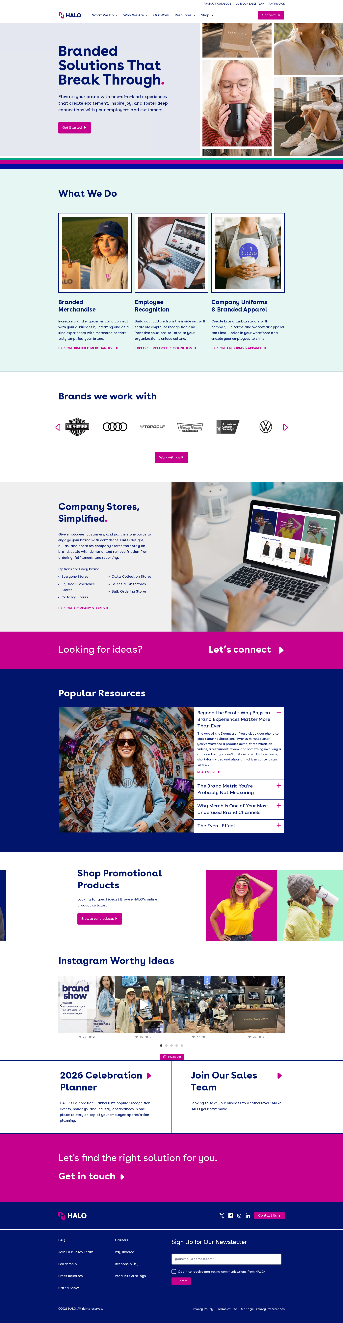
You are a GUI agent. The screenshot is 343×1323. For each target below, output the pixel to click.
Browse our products (97, 919)
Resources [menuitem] (183, 15)
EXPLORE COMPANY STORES (81, 608)
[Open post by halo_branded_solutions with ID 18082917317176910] (200, 1004)
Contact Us (271, 15)
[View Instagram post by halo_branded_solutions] (111, 1028)
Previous (57, 427)
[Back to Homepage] (72, 1216)
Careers (121, 1240)
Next (285, 427)
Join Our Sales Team (250, 4)
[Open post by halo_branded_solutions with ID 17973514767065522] (143, 1004)
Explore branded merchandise (86, 348)
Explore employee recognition (164, 348)
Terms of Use (227, 1309)
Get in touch (87, 1177)
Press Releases (70, 1276)
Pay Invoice (277, 4)
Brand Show (68, 1288)
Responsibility (127, 1264)
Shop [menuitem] (205, 15)
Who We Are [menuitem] (133, 15)
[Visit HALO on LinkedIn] (250, 1215)
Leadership (67, 1264)
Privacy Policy (202, 1309)
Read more (206, 772)
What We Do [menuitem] (103, 15)
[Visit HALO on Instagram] (241, 1215)
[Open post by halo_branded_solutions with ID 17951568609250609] (86, 1004)
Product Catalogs (217, 4)
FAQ (61, 1240)
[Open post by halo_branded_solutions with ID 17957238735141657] (256, 1004)
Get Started (72, 127)
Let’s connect (239, 650)
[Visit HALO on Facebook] (232, 1215)
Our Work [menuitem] (161, 15)
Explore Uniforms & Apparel (237, 348)
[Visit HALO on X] (223, 1215)
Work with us (169, 457)
